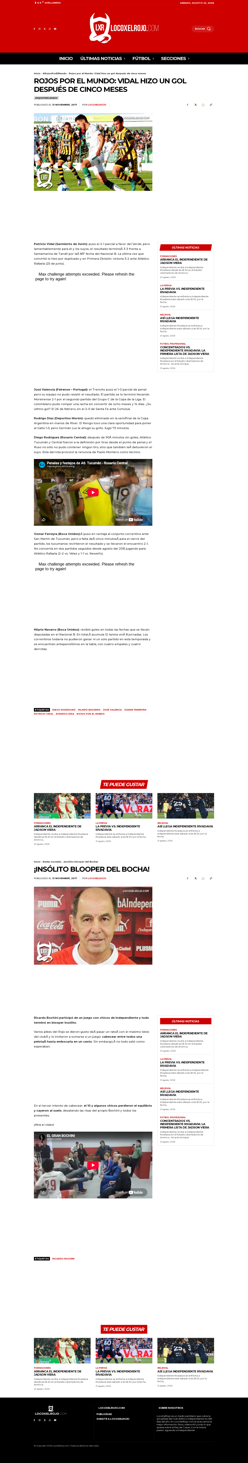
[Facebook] (34, 29)
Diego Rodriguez (64, 709)
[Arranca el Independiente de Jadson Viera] (62, 806)
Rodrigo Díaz (65, 713)
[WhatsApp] (50, 29)
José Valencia (112, 709)
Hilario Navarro (89, 709)
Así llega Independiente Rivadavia (179, 319)
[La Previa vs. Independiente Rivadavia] (124, 806)
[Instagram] (39, 29)
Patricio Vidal (43, 713)
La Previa (166, 285)
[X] (45, 29)
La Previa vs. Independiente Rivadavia (182, 290)
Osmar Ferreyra (135, 709)
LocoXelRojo (97, 104)
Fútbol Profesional (173, 344)
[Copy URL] (210, 104)
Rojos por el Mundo (91, 713)
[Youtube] (55, 29)
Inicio (37, 73)
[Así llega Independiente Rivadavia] (185, 806)
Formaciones (168, 256)
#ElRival (165, 315)
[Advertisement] (186, 137)
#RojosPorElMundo (55, 73)
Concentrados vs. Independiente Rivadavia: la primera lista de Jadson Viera (184, 351)
